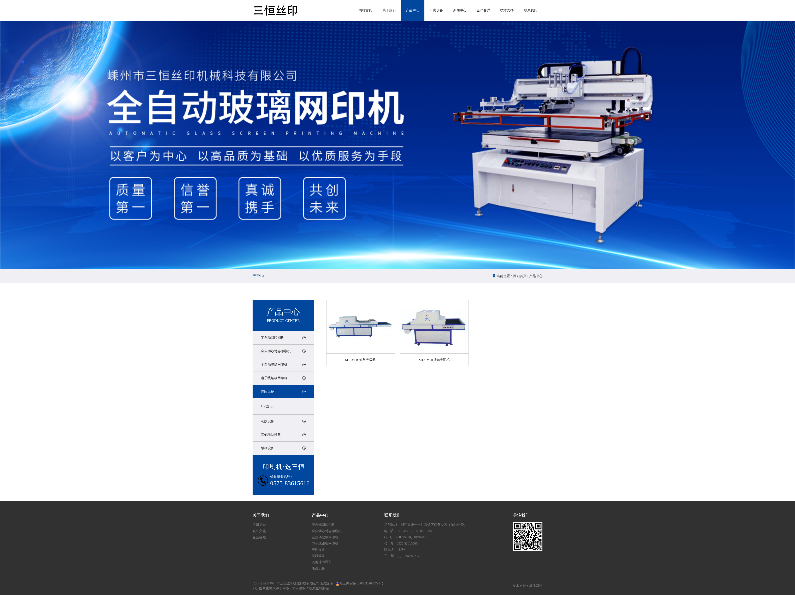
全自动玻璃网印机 (274, 364)
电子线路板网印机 (274, 378)
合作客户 (483, 10)
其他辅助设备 (271, 434)
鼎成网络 (535, 586)
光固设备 (267, 391)
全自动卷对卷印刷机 (276, 351)
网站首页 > (521, 276)
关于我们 (389, 10)
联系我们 (530, 10)
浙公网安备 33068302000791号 (361, 583)
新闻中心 (459, 10)
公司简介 (259, 525)
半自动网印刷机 (272, 337)
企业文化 (259, 531)
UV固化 (266, 406)
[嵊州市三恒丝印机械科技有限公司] (275, 10)
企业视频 (259, 537)
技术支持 (507, 10)
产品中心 (412, 10)
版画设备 (267, 448)
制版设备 (267, 421)
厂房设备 (436, 10)
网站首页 (365, 10)
